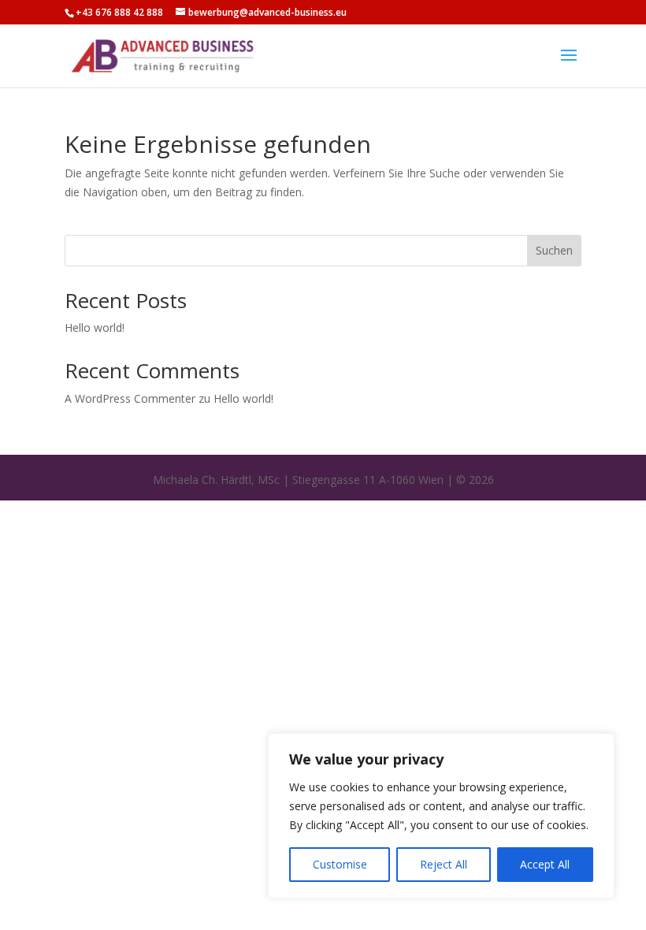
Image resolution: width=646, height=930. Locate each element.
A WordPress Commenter (130, 398)
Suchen (554, 250)
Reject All (443, 864)
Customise (340, 864)
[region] (441, 815)
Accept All (545, 864)
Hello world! (94, 327)
